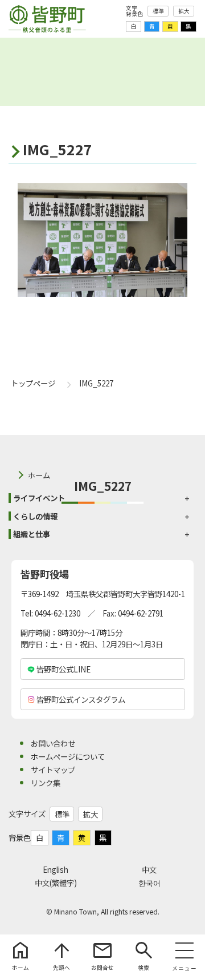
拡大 (184, 11)
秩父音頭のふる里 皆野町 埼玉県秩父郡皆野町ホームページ (47, 19)
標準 (158, 11)
